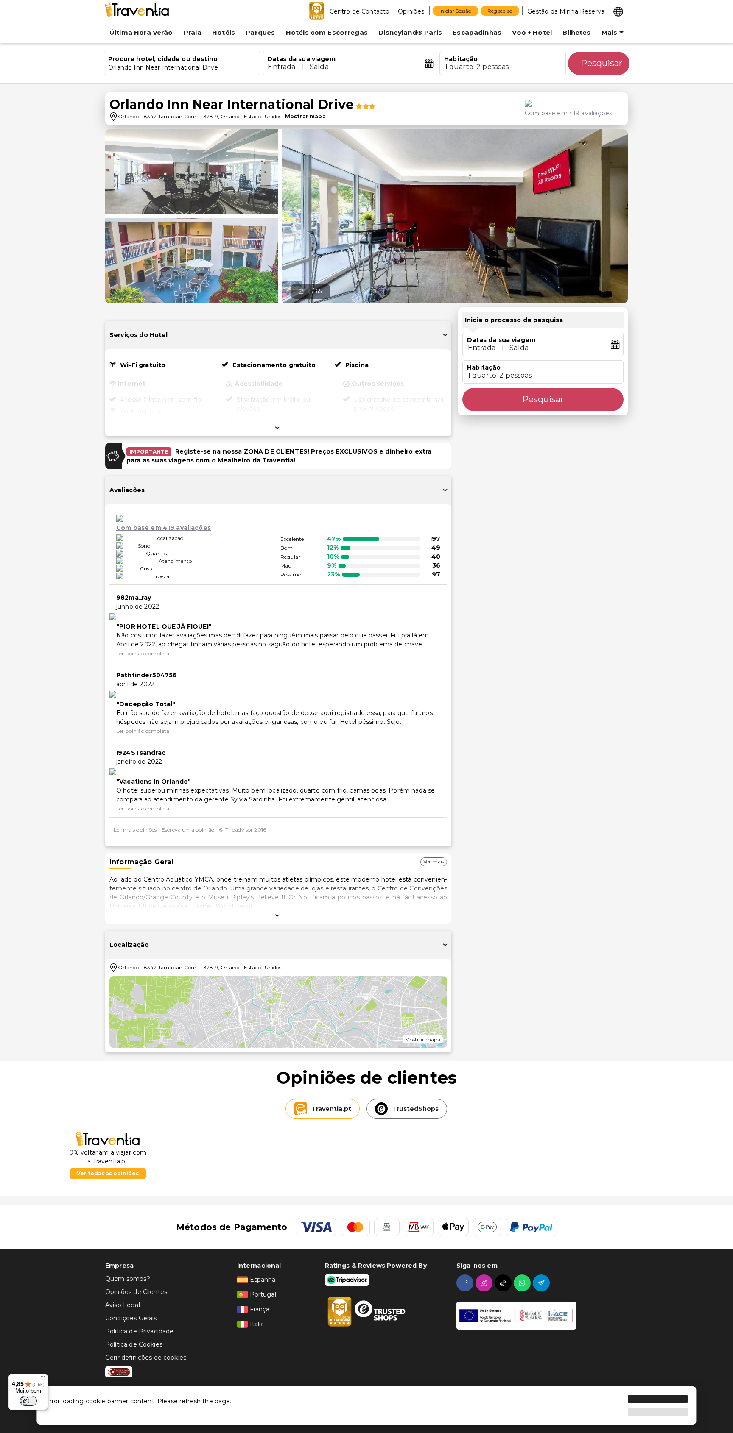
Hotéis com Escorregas (327, 32)
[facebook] (466, 1282)
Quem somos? (127, 1279)
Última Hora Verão (141, 32)
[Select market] (618, 11)
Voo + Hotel (532, 32)
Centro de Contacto (360, 11)
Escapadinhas (477, 32)
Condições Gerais (131, 1318)
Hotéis (223, 32)
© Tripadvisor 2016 (242, 829)
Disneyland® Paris (410, 32)
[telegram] (542, 1282)
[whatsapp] (523, 1282)
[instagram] (485, 1282)
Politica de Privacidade (139, 1331)
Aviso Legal (122, 1305)
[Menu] (43, 1379)
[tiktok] (504, 1282)
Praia (192, 32)
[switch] (28, 1401)
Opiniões (411, 11)
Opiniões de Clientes (136, 1292)
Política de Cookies (133, 1344)
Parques (260, 32)
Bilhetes (576, 32)
